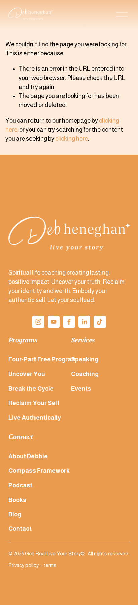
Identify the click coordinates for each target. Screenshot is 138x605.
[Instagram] (38, 322)
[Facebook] (69, 322)
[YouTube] (54, 322)
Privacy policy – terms (32, 565)
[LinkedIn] (84, 322)
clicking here (71, 138)
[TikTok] (100, 322)
